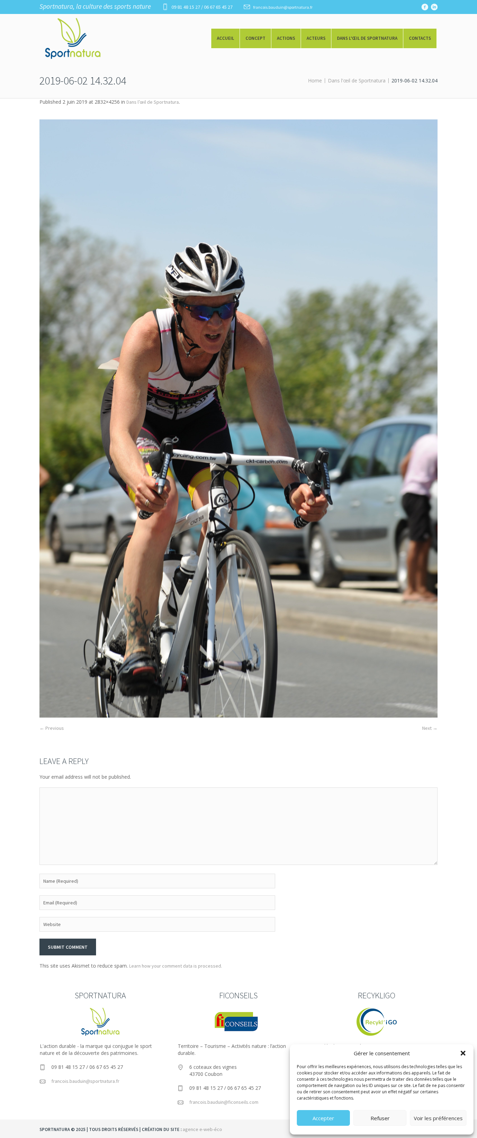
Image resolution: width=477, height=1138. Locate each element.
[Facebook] (424, 6)
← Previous (51, 728)
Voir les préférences (438, 1118)
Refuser (380, 1118)
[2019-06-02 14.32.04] (238, 418)
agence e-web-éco (202, 1129)
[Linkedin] (434, 6)
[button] (463, 1053)
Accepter (323, 1118)
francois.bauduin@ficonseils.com (223, 1102)
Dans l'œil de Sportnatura (357, 80)
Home (315, 80)
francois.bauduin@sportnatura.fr (283, 7)
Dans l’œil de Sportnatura (152, 102)
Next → (430, 728)
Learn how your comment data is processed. (175, 966)
